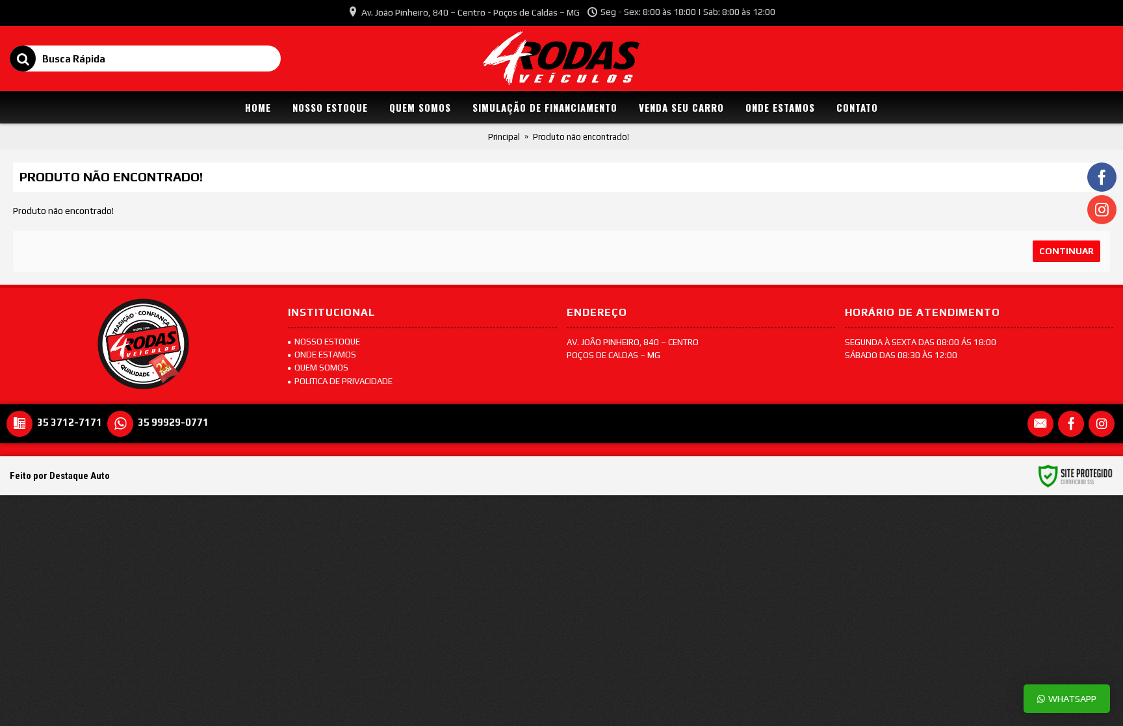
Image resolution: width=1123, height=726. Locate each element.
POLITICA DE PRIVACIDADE (343, 381)
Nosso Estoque (327, 341)
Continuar (1066, 251)
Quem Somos (321, 367)
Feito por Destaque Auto (60, 476)
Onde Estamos (325, 354)
